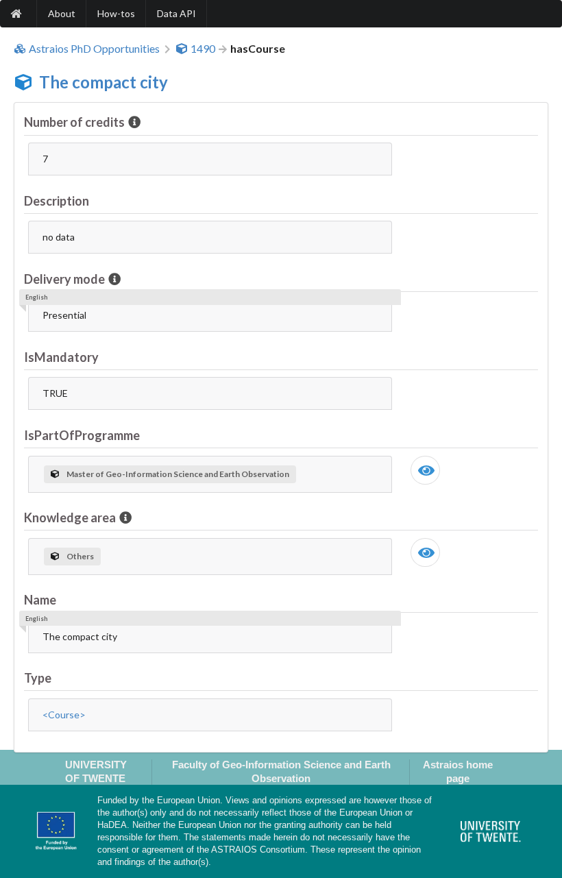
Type (37, 677)
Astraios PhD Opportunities (94, 48)
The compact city (103, 82)
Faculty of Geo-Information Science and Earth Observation (281, 771)
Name (40, 599)
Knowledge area (70, 517)
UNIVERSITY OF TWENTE (96, 771)
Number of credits (74, 122)
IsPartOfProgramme (82, 435)
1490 (203, 48)
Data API (176, 13)
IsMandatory (61, 357)
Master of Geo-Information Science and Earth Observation (177, 474)
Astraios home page (458, 771)
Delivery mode (64, 278)
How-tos (116, 13)
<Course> (64, 714)
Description (56, 200)
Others (80, 556)
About (61, 13)
